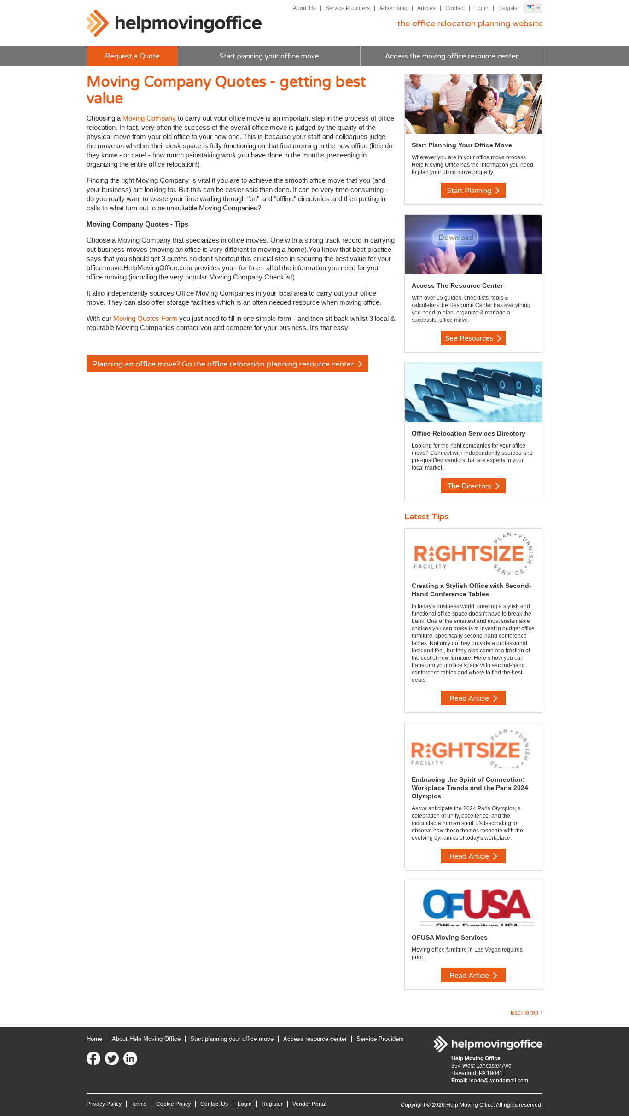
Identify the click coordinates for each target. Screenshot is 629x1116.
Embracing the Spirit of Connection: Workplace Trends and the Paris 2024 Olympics (470, 788)
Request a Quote (132, 56)
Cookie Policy (173, 1104)
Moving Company (149, 118)
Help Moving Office (174, 23)
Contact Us (214, 1104)
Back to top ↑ (526, 1013)
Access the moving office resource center (451, 56)
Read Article (470, 698)
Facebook (93, 1058)
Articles (426, 8)
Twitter (112, 1058)
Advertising (393, 8)
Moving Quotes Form (145, 318)
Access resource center (315, 1038)
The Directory (470, 486)
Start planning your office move (269, 56)
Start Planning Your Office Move (462, 145)
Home (94, 1038)
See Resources (470, 338)
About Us (304, 8)
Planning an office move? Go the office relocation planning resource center (224, 364)
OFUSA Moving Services (450, 937)
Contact (455, 8)
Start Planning (470, 190)
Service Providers (348, 8)
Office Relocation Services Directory (468, 433)
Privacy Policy (104, 1104)
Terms (138, 1104)
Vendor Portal (309, 1104)
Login (481, 8)
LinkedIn (130, 1058)
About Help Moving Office (146, 1038)
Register (508, 8)
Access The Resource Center (457, 285)
